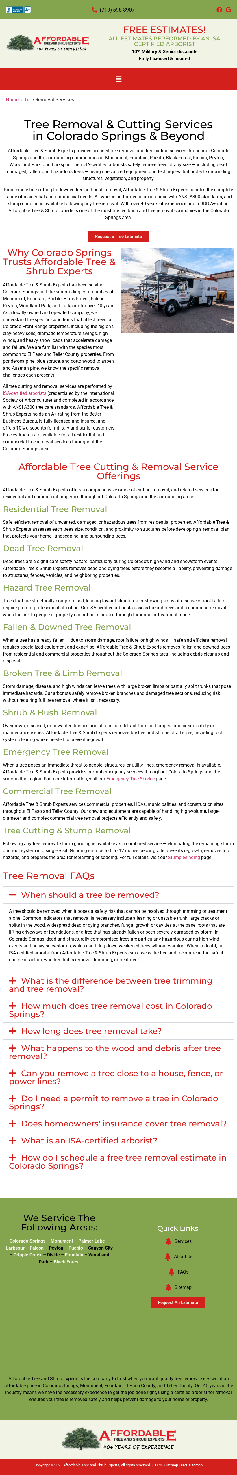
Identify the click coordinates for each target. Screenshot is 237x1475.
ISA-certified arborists (24, 393)
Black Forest (67, 1262)
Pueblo (75, 1248)
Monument (62, 1241)
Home (12, 99)
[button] (118, 79)
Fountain (74, 1255)
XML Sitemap (192, 1465)
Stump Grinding (184, 857)
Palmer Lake (91, 1241)
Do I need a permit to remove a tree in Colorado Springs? (113, 1102)
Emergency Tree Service (130, 779)
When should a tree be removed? (90, 895)
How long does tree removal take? (91, 1031)
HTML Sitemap (165, 1465)
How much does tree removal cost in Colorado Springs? (110, 1010)
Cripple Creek (28, 1255)
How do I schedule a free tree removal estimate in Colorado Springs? (118, 1162)
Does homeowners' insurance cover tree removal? (124, 1123)
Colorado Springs (27, 1241)
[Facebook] (219, 10)
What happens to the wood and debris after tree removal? (115, 1052)
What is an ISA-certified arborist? (89, 1140)
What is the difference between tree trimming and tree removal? (110, 985)
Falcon (37, 1248)
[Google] (228, 10)
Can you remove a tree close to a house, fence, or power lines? (116, 1077)
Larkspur (15, 1248)
